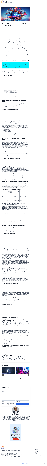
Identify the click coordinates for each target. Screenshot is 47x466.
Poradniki (44, 1)
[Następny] (28, 375)
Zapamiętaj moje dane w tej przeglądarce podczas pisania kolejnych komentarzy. (8, 403)
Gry (26, 1)
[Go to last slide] (3, 375)
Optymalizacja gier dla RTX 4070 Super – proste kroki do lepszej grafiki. (23, 377)
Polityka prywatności (42, 463)
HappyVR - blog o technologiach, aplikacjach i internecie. (24, 463)
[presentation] (8, 370)
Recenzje (41, 1)
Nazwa (3, 401)
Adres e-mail (18, 401)
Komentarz (4, 391)
